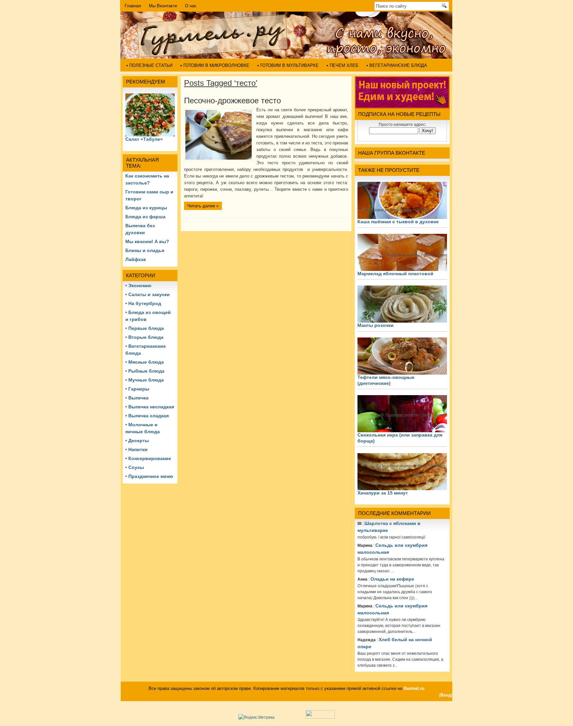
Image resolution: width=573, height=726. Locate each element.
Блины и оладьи (144, 250)
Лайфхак (135, 259)
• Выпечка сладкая (147, 415)
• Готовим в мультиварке (288, 65)
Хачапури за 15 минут (382, 492)
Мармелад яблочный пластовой (395, 273)
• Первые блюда (144, 328)
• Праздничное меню (149, 476)
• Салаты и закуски (147, 294)
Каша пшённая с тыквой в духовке (398, 221)
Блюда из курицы (146, 207)
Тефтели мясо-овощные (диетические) (385, 380)
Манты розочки (375, 325)
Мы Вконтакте (163, 5)
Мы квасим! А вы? (147, 241)
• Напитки (136, 449)
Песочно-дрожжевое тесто (232, 100)
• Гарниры (137, 388)
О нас (191, 5)
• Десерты (137, 440)
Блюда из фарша (145, 216)
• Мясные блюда (144, 362)
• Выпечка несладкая (149, 406)
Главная (133, 5)
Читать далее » (203, 205)
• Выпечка (137, 397)
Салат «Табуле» (144, 139)
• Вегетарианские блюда (396, 65)
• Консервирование (148, 458)
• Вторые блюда (144, 337)
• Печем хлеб (342, 65)
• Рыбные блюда (144, 371)
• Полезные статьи (149, 65)
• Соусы (134, 467)
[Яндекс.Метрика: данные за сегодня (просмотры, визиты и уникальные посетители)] (256, 717)
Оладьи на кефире (392, 579)
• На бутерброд (143, 303)
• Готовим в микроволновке (214, 65)
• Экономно (138, 285)
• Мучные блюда (144, 380)
